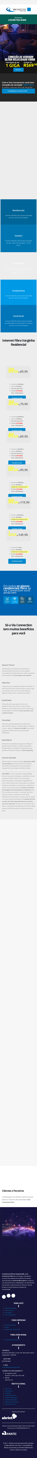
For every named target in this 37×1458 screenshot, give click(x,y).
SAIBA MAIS (18, 70)
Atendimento (9, 1391)
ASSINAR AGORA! (17, 398)
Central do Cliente (10, 1395)
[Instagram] (21, 2)
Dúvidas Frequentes (11, 1400)
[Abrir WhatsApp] (32, 1453)
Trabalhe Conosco (10, 1404)
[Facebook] (12, 2)
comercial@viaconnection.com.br (11, 1367)
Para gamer (8, 1312)
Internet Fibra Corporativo (12, 1329)
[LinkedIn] (25, 2)
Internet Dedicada (10, 1325)
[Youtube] (18, 2)
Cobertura (8, 1393)
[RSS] (15, 2)
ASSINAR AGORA (17, 430)
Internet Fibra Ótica (10, 1308)
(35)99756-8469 (17, 20)
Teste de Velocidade (11, 1397)
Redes (7, 1327)
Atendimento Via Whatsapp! (18, 91)
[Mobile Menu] (29, 9)
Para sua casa (9, 1310)
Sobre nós (8, 1389)
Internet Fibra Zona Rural (12, 1340)
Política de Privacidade (11, 1402)
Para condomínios (10, 1315)
